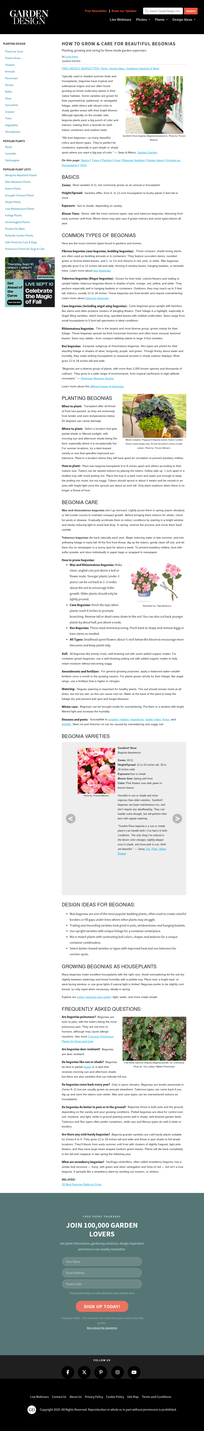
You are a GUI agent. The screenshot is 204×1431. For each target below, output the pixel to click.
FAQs (83, 165)
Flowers (10, 65)
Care (117, 160)
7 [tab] (150, 866)
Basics (85, 160)
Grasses (9, 112)
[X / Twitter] (84, 1372)
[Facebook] (67, 1372)
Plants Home (13, 58)
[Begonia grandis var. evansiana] (154, 1039)
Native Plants (13, 188)
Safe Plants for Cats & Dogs (21, 242)
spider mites (153, 719)
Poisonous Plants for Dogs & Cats (25, 249)
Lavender (10, 153)
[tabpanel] (124, 802)
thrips (165, 719)
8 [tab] (161, 866)
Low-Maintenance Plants (19, 209)
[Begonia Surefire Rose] (154, 105)
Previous (71, 819)
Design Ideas (155, 160)
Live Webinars (39, 1397)
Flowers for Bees (15, 228)
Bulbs (8, 91)
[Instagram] (117, 1372)
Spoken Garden (147, 152)
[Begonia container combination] (154, 416)
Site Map (133, 1397)
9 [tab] (116, 881)
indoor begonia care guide (93, 997)
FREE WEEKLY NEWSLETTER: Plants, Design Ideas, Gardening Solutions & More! (110, 68)
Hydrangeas (12, 160)
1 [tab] (82, 866)
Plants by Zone (14, 51)
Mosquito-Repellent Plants (21, 175)
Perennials (11, 78)
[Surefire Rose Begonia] (96, 771)
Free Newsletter (96, 11)
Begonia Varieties (134, 160)
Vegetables (11, 125)
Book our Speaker (124, 11)
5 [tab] (127, 866)
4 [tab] (116, 866)
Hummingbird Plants (17, 222)
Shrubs (9, 85)
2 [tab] (93, 866)
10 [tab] (127, 881)
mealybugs (137, 719)
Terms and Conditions (156, 1397)
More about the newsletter (102, 1328)
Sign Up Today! (102, 1306)
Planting (107, 160)
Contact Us (59, 1397)
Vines (8, 98)
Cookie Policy (115, 1397)
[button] (143, 20)
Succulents (11, 105)
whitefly (66, 724)
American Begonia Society (97, 378)
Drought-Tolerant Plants (19, 195)
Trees (8, 118)
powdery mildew (118, 719)
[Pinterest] (100, 1372)
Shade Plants (13, 202)
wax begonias (102, 270)
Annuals (10, 71)
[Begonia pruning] (157, 582)
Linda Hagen (71, 56)
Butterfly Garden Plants (19, 235)
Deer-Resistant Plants (18, 182)
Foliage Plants (13, 215)
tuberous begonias (97, 298)
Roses (8, 147)
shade (87, 1066)
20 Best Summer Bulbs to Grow (81, 1184)
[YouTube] (134, 1372)
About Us (76, 1397)
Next (177, 819)
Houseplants (12, 132)
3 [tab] (104, 866)
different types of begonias (107, 386)
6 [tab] (138, 866)
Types (95, 160)
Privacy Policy (94, 1397)
